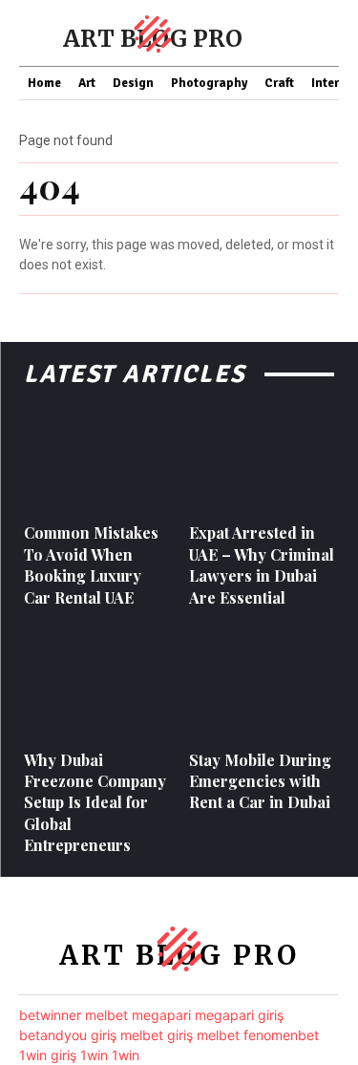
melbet (106, 1015)
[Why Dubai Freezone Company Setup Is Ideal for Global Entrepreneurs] (97, 684)
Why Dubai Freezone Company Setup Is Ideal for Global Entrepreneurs (95, 803)
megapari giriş (239, 1015)
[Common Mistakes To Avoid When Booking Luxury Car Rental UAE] (97, 458)
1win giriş (47, 1055)
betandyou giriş (67, 1035)
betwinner (50, 1015)
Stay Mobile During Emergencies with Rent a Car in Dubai (260, 781)
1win (94, 1055)
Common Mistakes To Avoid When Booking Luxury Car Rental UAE (91, 564)
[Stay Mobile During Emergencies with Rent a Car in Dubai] (262, 684)
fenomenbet (281, 1035)
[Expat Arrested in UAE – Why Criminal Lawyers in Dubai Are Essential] (262, 458)
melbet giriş (156, 1035)
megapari (161, 1015)
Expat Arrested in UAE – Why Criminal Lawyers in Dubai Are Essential (261, 564)
